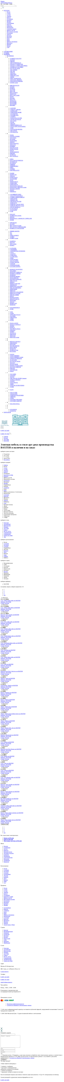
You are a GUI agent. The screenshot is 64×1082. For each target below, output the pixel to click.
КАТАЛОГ (7, 10)
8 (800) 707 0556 (5, 979)
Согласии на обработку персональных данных (22, 1058)
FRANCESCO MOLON (16, 186)
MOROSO (12, 304)
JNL (11, 234)
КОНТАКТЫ (7, 412)
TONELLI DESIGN (15, 379)
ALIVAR (12, 60)
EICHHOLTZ (13, 162)
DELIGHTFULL (14, 143)
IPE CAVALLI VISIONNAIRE (18, 227)
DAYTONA (13, 138)
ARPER (12, 77)
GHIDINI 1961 (14, 200)
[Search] (2, 427)
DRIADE (12, 153)
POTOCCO (13, 333)
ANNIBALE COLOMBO (16, 67)
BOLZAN (12, 99)
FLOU (11, 180)
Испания (6, 935)
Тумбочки (6, 487)
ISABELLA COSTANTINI (17, 228)
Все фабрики (10, 55)
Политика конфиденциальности (15, 1004)
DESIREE (12, 146)
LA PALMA (13, 248)
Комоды (9, 24)
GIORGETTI (13, 203)
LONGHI (12, 263)
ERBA (11, 167)
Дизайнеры (7, 860)
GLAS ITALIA (14, 208)
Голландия (6, 934)
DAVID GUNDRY (15, 136)
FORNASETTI (14, 184)
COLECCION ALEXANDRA (18, 126)
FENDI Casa (13, 174)
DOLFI (12, 150)
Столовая (6, 543)
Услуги (5, 849)
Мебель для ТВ (11, 30)
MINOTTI (12, 290)
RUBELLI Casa (14, 350)
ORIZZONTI (13, 317)
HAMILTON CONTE (15, 215)
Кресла (9, 17)
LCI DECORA (14, 256)
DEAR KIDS (13, 140)
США (5, 940)
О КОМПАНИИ (8, 51)
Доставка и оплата (9, 853)
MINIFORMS (13, 289)
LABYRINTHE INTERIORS (17, 251)
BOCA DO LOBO (15, 95)
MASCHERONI (14, 278)
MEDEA (12, 282)
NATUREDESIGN (15, 307)
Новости (6, 850)
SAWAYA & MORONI (16, 358)
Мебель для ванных (12, 41)
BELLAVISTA (14, 92)
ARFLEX (12, 72)
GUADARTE (13, 210)
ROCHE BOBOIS (14, 345)
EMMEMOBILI (14, 166)
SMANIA (12, 368)
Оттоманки (10, 19)
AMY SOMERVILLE (15, 63)
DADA (12, 135)
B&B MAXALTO (14, 85)
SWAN (12, 371)
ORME (12, 319)
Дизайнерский (7, 959)
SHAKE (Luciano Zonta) (16, 365)
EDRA (12, 159)
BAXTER (12, 89)
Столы (8, 13)
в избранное (4, 597)
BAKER (12, 87)
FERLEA (12, 176)
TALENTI (12, 375)
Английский (7, 524)
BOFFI (12, 96)
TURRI (12, 387)
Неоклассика (7, 525)
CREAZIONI (13, 130)
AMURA (12, 61)
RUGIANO (13, 351)
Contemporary (7, 534)
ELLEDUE (13, 163)
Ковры (8, 46)
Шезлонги (9, 43)
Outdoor (6, 556)
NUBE (12, 309)
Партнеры (6, 859)
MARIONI (13, 275)
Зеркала (9, 34)
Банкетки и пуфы (8, 475)
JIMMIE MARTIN (14, 231)
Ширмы (9, 44)
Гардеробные (10, 23)
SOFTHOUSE (13, 370)
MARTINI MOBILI (15, 276)
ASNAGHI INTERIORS (16, 81)
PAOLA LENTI (14, 323)
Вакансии (6, 861)
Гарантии (6, 854)
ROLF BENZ (13, 347)
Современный (7, 532)
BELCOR (12, 91)
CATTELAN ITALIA (15, 119)
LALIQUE (13, 254)
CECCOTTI (13, 121)
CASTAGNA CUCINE (16, 118)
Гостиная (6, 545)
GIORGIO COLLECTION (17, 204)
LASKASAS (13, 255)
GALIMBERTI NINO (15, 194)
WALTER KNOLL (15, 404)
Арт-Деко (6, 528)
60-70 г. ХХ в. (7, 531)
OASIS (12, 313)
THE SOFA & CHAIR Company (18, 378)
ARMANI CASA (14, 75)
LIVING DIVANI (14, 262)
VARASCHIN (13, 394)
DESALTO (13, 145)
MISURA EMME (14, 295)
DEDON (12, 142)
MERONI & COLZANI (16, 286)
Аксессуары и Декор (9, 924)
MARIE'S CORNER (15, 273)
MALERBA (13, 271)
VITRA (12, 398)
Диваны (9, 16)
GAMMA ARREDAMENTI (17, 197)
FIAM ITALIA (14, 177)
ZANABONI (13, 409)
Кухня (5, 868)
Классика (6, 522)
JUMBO (12, 237)
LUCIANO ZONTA (15, 266)
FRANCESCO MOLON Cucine (18, 187)
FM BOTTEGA (14, 181)
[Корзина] (3, 7)
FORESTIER (13, 183)
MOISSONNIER (14, 297)
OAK (11, 312)
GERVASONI (13, 198)
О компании (7, 847)
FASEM (12, 173)
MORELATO (13, 303)
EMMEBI (12, 164)
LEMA (12, 258)
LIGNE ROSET (14, 259)
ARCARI (12, 71)
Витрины (9, 36)
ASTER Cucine (14, 82)
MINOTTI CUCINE (15, 293)
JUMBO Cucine (14, 238)
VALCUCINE (13, 392)
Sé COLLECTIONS (15, 361)
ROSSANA (13, 348)
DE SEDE (12, 139)
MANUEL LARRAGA (16, 272)
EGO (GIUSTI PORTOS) (16, 160)
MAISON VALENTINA (16, 269)
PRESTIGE (13, 334)
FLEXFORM (13, 179)
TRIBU (12, 384)
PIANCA (12, 327)
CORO (12, 128)
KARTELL (13, 241)
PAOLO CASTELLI (15, 324)
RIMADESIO (13, 343)
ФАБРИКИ (7, 54)
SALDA (12, 354)
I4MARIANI (13, 222)
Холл (5, 552)
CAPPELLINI (13, 111)
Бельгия (6, 930)
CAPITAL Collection (15, 109)
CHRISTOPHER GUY (16, 125)
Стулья (9, 14)
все (4, 595)
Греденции (10, 33)
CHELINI (12, 123)
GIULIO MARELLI (15, 207)
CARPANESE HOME (15, 112)
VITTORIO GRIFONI (15, 401)
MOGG (12, 296)
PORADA (12, 330)
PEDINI (12, 326)
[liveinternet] (4, 995)
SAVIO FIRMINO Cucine (16, 357)
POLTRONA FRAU (15, 329)
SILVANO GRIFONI (15, 367)
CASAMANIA (14, 113)
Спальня (6, 546)
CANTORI (13, 108)
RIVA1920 (12, 344)
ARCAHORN (13, 70)
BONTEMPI (13, 102)
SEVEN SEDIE (14, 364)
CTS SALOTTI (14, 132)
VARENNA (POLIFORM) (17, 395)
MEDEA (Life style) (15, 283)
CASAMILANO (14, 115)
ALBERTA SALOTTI (15, 58)
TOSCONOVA (14, 382)
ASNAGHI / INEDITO (16, 79)
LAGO (12, 252)
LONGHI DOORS (15, 265)
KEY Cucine (13, 244)
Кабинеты (9, 26)
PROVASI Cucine (14, 337)
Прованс (6, 527)
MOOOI (12, 302)
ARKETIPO (13, 74)
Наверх (3, 1)
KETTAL (12, 242)
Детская (6, 875)
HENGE (12, 217)
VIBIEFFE (13, 396)
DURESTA (13, 154)
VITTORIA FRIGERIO (16, 399)
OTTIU (12, 320)
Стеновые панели (11, 29)
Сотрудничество (8, 857)
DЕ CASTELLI (14, 156)
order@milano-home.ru (6, 2)
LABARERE (13, 249)
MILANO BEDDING (15, 287)
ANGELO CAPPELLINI (16, 64)
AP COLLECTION (15, 68)
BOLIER (12, 98)
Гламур (6, 530)
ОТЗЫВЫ (6, 53)
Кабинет (6, 550)
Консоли (9, 37)
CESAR (12, 122)
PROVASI (12, 336)
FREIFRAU (13, 191)
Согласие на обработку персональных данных (19, 1005)
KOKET (12, 245)
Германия (6, 933)
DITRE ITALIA (14, 149)
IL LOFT (12, 224)
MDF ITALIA (13, 280)
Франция (6, 941)
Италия (6, 571)
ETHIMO (12, 169)
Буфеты (6, 465)
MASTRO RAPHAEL (16, 279)
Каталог (6, 846)
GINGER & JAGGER (15, 201)
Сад (5, 882)
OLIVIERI (12, 316)
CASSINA (12, 116)
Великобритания (8, 931)
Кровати (9, 20)
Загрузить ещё (4, 824)
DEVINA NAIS (14, 147)
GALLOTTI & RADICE (16, 196)
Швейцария (7, 942)
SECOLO (12, 362)
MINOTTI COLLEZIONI (16, 292)
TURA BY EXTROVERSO (17, 385)
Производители (8, 852)
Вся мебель (7, 459)
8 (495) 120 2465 (5, 430)
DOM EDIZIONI (14, 152)
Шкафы (9, 21)
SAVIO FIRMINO (14, 355)
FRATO (12, 190)
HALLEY (12, 214)
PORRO (12, 331)
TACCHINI (13, 374)
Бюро (8, 40)
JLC (11, 232)
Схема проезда (4, 971)
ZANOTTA (13, 411)
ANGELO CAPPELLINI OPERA (18, 65)
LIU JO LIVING (14, 261)
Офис (5, 555)
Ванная (6, 880)
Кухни (8, 12)
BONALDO (13, 101)
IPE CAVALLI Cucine (15, 225)
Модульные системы (12, 31)
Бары (8, 38)
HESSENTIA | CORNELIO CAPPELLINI (21, 218)
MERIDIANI (13, 285)
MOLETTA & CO (14, 299)
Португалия (7, 938)
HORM (12, 220)
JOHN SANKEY (14, 235)
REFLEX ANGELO (15, 341)
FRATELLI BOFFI (15, 188)
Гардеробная (7, 874)
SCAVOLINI (13, 360)
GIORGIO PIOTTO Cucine (17, 205)
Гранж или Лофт (8, 535)
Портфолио (7, 856)
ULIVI (11, 389)
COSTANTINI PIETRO (16, 129)
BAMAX (12, 88)
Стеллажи (6, 494)
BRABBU (12, 105)
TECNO (12, 377)
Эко (5, 537)
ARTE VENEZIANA (15, 78)
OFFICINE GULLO (15, 314)
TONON (12, 381)
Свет (8, 47)
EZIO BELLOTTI (14, 170)
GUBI (11, 211)
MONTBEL (13, 300)
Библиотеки (10, 27)
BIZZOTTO (13, 94)
